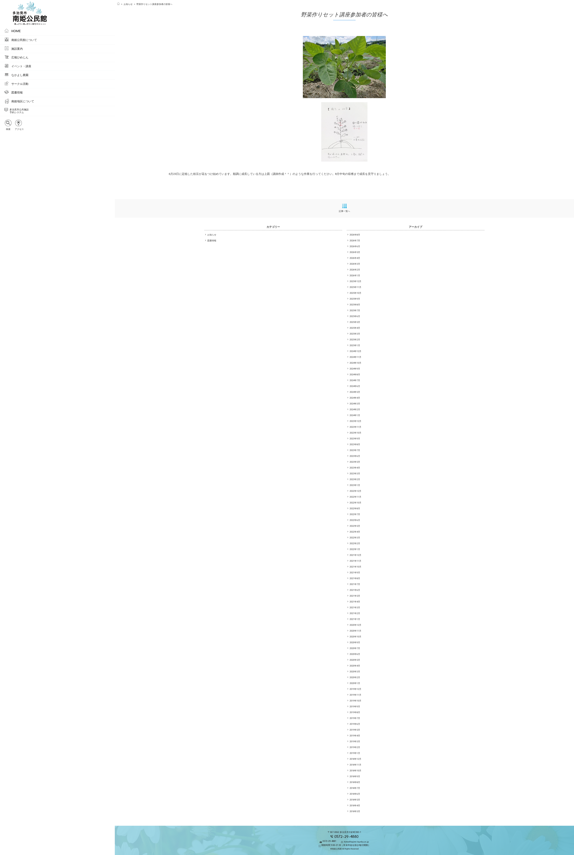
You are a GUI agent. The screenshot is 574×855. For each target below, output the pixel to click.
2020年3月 (355, 671)
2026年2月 (355, 269)
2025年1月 (355, 345)
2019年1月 (355, 753)
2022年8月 (355, 508)
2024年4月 (355, 398)
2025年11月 (355, 287)
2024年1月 (355, 415)
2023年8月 (355, 444)
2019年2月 (355, 747)
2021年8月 (355, 578)
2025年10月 (355, 293)
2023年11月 (355, 427)
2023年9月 (355, 438)
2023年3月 (355, 473)
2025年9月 (355, 298)
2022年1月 (355, 549)
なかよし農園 (19, 75)
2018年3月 (355, 811)
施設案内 (17, 48)
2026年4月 (355, 258)
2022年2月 (355, 543)
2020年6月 (355, 654)
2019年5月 (355, 730)
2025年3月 (355, 333)
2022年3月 (355, 537)
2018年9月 (355, 776)
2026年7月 (355, 240)
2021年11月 (355, 561)
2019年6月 (355, 724)
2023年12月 (355, 421)
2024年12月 (355, 351)
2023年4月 (355, 467)
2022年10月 (355, 502)
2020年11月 (355, 630)
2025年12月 (355, 281)
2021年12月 (355, 555)
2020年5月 (355, 660)
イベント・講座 (21, 66)
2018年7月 (355, 788)
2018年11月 (355, 764)
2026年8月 (355, 234)
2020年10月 (355, 636)
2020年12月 (355, 625)
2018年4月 (355, 805)
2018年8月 (355, 782)
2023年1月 (355, 485)
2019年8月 (355, 712)
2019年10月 (355, 700)
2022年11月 (355, 497)
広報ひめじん (19, 57)
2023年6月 (355, 456)
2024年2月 (355, 409)
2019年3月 (355, 741)
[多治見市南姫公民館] (57, 13)
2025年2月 (355, 339)
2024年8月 (355, 374)
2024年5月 (355, 392)
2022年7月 (355, 514)
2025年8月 (355, 304)
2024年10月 (355, 363)
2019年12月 (355, 689)
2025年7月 (355, 310)
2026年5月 (355, 252)
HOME (16, 31)
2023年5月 (355, 462)
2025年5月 (355, 322)
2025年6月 (355, 316)
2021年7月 (355, 584)
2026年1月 (355, 275)
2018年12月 (355, 759)
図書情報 (17, 92)
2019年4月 (355, 735)
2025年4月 (355, 328)
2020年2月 (355, 677)
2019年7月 (355, 718)
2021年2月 (355, 613)
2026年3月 (355, 264)
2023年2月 (355, 479)
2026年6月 (355, 246)
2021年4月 (355, 601)
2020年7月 (355, 648)
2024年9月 (355, 368)
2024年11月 (355, 357)
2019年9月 (355, 706)
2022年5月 (355, 526)
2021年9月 (355, 572)
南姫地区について (22, 101)
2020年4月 (355, 665)
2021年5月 (355, 596)
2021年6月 (355, 590)
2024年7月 (355, 380)
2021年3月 (355, 607)
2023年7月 (355, 450)
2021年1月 (355, 619)
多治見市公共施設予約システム (19, 111)
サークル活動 (19, 84)
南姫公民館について (24, 40)
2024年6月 (355, 386)
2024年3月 (355, 403)
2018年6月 (355, 794)
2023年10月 (355, 432)
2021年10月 (355, 566)
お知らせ (211, 234)
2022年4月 (355, 531)
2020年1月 (355, 683)
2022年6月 (355, 520)
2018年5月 (355, 799)
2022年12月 (355, 491)
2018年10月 (355, 770)
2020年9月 (355, 642)
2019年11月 (355, 695)
